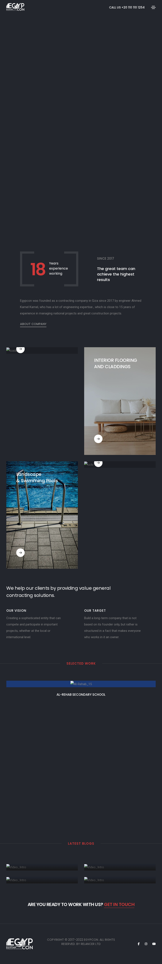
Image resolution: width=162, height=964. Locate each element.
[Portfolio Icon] (81, 687)
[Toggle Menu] (153, 7)
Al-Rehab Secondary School (81, 694)
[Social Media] (139, 943)
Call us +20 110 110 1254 (127, 7)
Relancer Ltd (91, 944)
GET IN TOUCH (119, 904)
